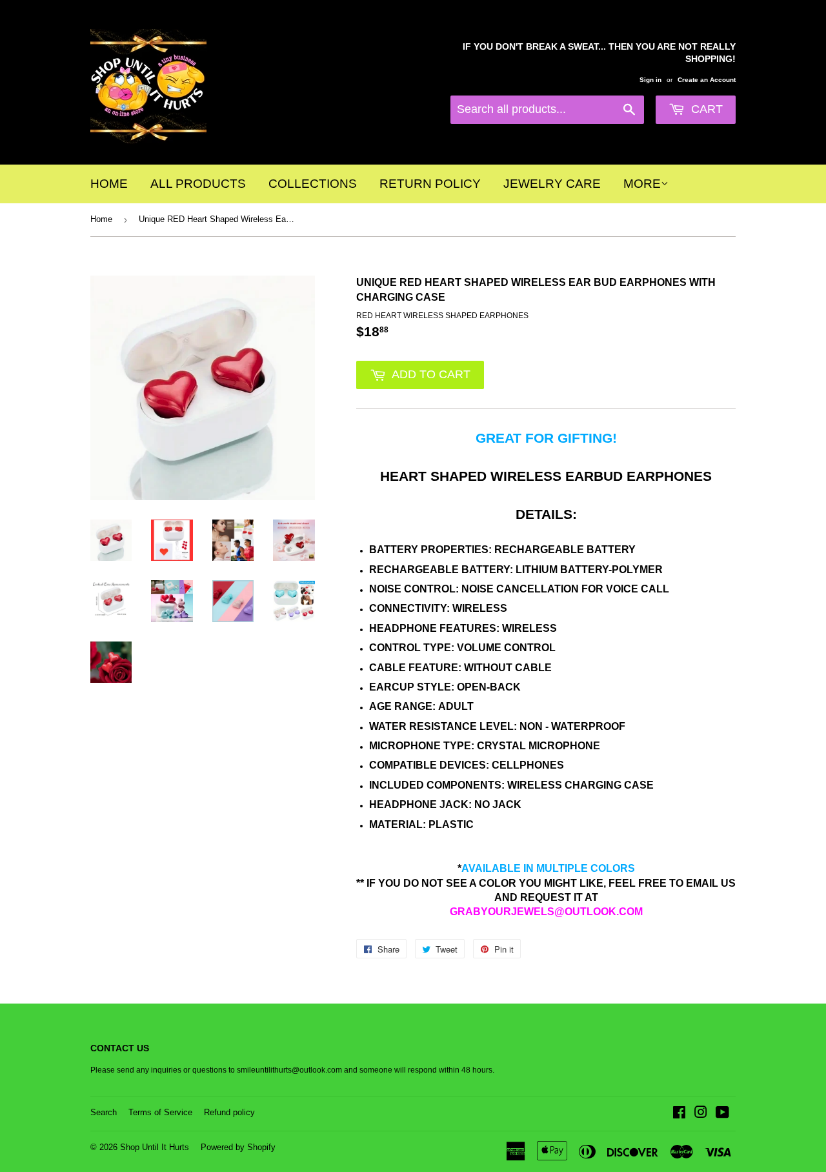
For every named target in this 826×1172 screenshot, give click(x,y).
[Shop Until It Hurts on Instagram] (700, 1114)
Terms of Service (160, 1112)
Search (103, 1112)
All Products (198, 183)
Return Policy (430, 183)
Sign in (650, 79)
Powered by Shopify (238, 1147)
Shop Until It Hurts (154, 1147)
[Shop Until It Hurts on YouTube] (722, 1114)
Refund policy (229, 1112)
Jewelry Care (552, 183)
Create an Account (707, 79)
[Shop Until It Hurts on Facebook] (679, 1114)
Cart (705, 109)
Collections (312, 183)
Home (109, 183)
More (642, 183)
